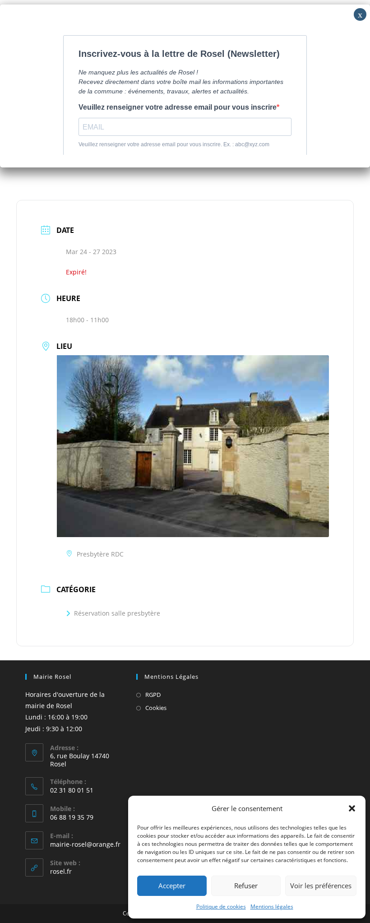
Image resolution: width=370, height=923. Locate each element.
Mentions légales (271, 906)
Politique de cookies (221, 906)
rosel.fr (61, 871)
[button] (351, 808)
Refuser (246, 885)
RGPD (153, 695)
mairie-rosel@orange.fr (85, 844)
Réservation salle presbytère (117, 613)
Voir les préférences (321, 885)
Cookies (155, 708)
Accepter (171, 885)
